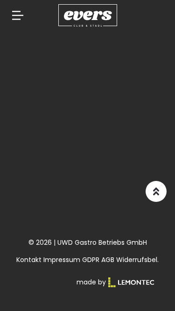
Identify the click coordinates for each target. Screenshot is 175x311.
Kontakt (29, 259)
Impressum (61, 259)
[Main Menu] (17, 15)
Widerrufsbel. (137, 259)
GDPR (90, 259)
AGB (107, 259)
